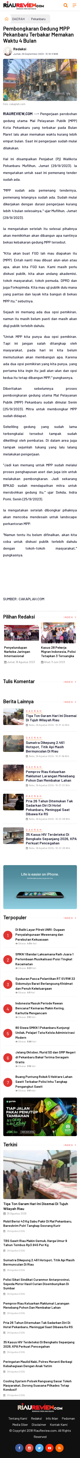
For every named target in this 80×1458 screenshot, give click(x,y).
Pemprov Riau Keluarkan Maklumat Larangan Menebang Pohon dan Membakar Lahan (50, 775)
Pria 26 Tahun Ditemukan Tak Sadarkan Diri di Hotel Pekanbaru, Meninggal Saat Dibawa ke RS (49, 807)
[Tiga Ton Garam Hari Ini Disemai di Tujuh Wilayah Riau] (40, 1174)
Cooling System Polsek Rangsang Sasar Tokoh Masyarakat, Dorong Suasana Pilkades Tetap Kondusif (37, 1385)
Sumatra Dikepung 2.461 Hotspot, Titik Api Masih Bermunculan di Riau (45, 746)
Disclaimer (39, 1424)
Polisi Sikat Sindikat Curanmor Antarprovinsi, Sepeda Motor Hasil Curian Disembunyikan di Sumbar (36, 1283)
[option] (21, 644)
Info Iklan (52, 1418)
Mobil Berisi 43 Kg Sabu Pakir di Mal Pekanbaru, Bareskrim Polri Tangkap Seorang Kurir (37, 1223)
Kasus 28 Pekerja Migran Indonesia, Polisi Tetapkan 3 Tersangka (58, 651)
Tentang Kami (17, 1418)
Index (69, 617)
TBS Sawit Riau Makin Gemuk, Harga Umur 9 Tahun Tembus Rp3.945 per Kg (35, 1243)
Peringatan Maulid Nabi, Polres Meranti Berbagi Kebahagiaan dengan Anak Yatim (37, 1364)
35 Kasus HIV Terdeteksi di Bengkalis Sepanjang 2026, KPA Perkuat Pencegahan (51, 838)
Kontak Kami (59, 1424)
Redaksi (19, 49)
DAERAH (18, 19)
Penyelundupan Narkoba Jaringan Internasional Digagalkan (17, 653)
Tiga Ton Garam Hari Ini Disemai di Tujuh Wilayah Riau (51, 717)
